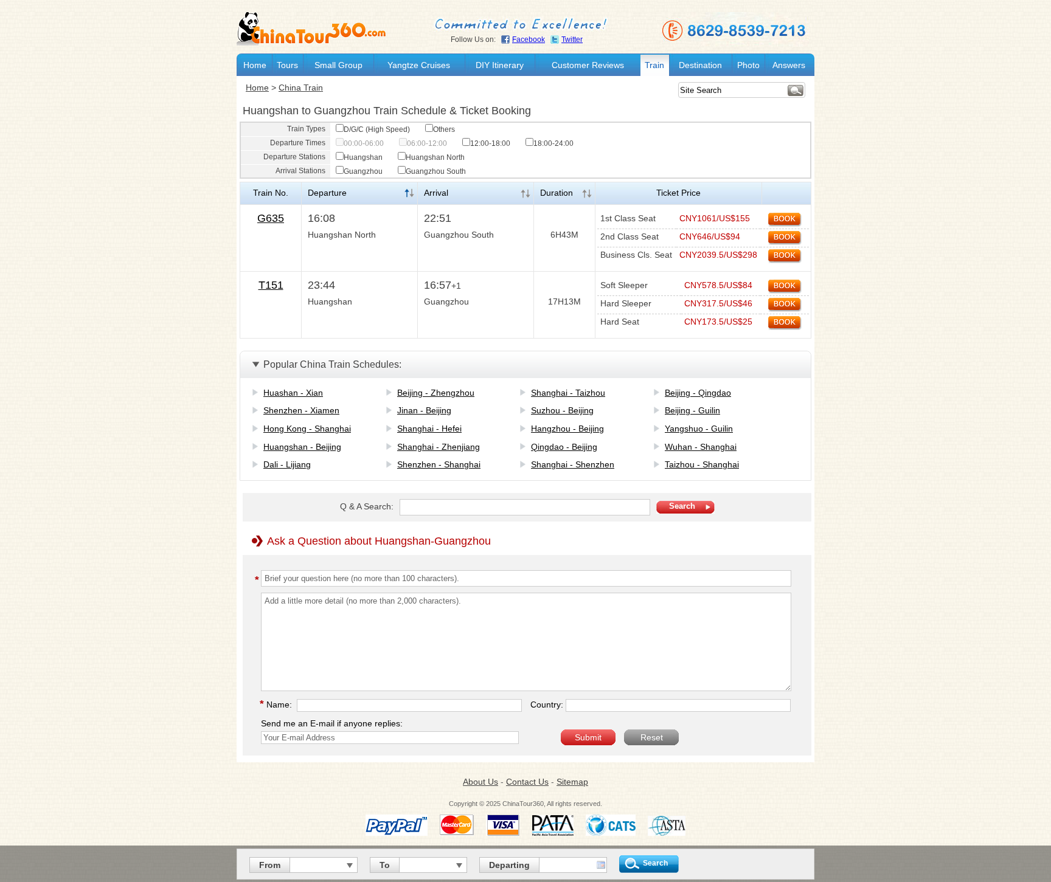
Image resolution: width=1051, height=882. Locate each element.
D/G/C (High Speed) (377, 129)
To (385, 865)
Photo (748, 65)
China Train (301, 87)
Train (654, 65)
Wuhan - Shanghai (701, 447)
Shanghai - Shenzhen (572, 464)
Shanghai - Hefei (429, 428)
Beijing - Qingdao (698, 393)
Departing (509, 865)
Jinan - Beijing (424, 410)
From (269, 865)
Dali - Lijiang (287, 464)
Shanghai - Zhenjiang (438, 447)
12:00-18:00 (490, 143)
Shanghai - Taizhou (568, 393)
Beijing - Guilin (692, 410)
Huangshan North (435, 157)
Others (444, 129)
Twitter (572, 39)
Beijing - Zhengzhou (435, 393)
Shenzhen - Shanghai (438, 464)
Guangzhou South (436, 171)
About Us (480, 782)
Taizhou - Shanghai (702, 464)
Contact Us (527, 782)
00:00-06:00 (364, 143)
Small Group (338, 65)
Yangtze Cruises (418, 65)
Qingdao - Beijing (564, 447)
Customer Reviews (588, 65)
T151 (270, 285)
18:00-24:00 (553, 143)
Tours (287, 65)
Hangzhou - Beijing (567, 428)
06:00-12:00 (427, 143)
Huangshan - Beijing (302, 447)
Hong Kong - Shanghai (307, 428)
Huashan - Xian (293, 393)
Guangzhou (363, 171)
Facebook (528, 39)
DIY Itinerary (500, 65)
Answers (788, 65)
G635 (270, 218)
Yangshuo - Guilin (699, 428)
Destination (700, 65)
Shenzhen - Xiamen (301, 410)
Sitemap (572, 782)
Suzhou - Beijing (562, 410)
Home (254, 65)
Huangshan (363, 157)
